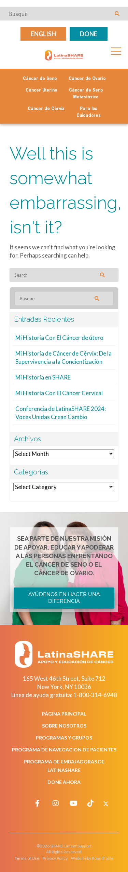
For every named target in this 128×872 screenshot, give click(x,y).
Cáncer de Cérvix (46, 109)
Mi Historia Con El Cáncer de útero (59, 337)
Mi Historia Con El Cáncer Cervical (59, 393)
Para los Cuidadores (88, 112)
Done (88, 34)
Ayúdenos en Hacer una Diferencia (64, 597)
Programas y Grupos (64, 737)
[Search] (107, 274)
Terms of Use (27, 858)
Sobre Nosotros (64, 726)
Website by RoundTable (92, 858)
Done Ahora (64, 782)
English (43, 34)
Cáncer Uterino (41, 90)
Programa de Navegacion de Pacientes (64, 749)
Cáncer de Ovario (87, 79)
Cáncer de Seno (40, 79)
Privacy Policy (55, 858)
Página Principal (64, 714)
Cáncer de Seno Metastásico (86, 93)
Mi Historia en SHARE (43, 377)
